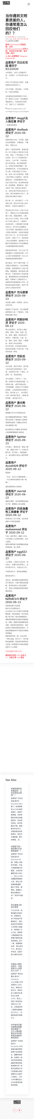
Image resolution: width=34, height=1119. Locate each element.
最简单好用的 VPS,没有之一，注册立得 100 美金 (15, 656)
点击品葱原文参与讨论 (13, 651)
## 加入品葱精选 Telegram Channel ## (16, 57)
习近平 (18, 39)
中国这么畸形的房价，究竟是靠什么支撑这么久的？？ (16, 967)
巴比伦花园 (10, 37)
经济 (25, 39)
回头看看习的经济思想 (16, 906)
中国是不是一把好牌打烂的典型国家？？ (16, 848)
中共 (22, 39)
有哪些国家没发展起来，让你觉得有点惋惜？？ (16, 792)
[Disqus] (17, 697)
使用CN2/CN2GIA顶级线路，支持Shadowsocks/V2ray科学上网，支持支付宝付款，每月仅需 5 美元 (16, 48)
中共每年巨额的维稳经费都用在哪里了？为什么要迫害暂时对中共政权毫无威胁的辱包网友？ (16, 1031)
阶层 (14, 39)
